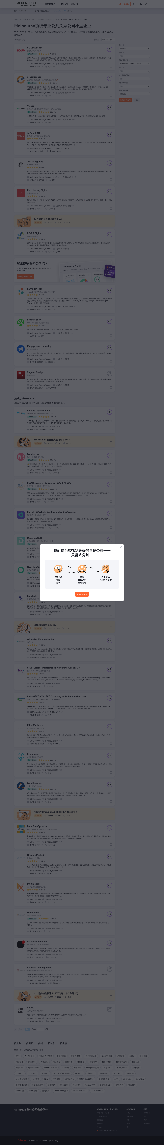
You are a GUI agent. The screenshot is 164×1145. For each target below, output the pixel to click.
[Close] (121, 546)
